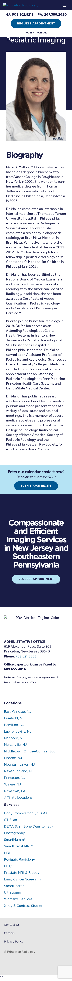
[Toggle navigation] (64, 5)
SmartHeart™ (14, 886)
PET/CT (10, 866)
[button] (19, 14)
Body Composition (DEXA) (25, 813)
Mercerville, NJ (15, 744)
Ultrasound (12, 892)
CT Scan (10, 820)
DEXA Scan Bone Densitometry (29, 826)
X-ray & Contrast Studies (23, 905)
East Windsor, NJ (17, 711)
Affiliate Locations (18, 797)
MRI (7, 853)
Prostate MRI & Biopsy (21, 872)
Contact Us (12, 925)
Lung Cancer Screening (22, 879)
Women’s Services (18, 899)
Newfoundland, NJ (19, 771)
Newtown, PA (15, 791)
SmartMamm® (14, 839)
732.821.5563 (26, 656)
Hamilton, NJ (14, 725)
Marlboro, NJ (14, 738)
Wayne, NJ (12, 784)
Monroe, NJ (13, 758)
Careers (9, 933)
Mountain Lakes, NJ (19, 764)
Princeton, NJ (14, 777)
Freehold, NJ (14, 718)
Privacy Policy (13, 942)
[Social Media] (5, 692)
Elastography (14, 833)
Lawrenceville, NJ (17, 731)
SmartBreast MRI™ (18, 846)
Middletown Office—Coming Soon (30, 751)
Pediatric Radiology (19, 859)
